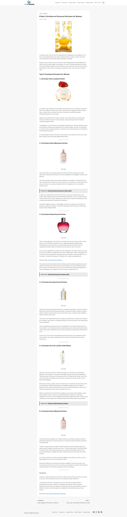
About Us (57, 2)
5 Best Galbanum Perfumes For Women (47, 501)
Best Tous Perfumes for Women (53, 260)
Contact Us (65, 2)
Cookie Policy (89, 2)
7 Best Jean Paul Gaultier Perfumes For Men (78, 501)
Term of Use (97, 2)
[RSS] (101, 512)
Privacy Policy (80, 2)
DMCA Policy (72, 2)
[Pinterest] (99, 512)
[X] (96, 512)
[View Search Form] (103, 2)
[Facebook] (94, 512)
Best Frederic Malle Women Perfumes (56, 493)
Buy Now (63, 104)
